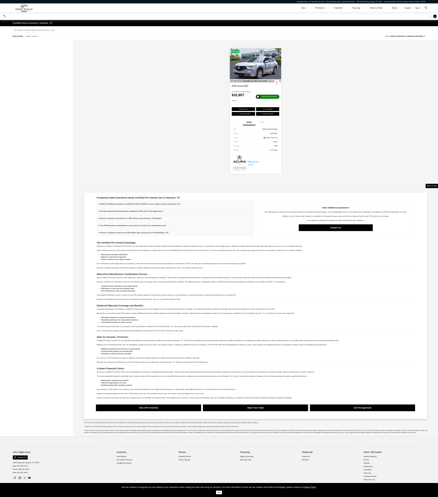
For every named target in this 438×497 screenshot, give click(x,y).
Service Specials (184, 460)
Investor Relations (370, 456)
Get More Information (268, 114)
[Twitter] (24, 478)
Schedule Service (184, 456)
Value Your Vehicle (245, 114)
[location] (357, 2)
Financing (245, 452)
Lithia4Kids (368, 470)
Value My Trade (245, 460)
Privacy (366, 460)
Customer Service (370, 476)
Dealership (307, 452)
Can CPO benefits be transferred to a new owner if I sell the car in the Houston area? (133, 225)
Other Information (373, 452)
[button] (276, 83)
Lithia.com (367, 473)
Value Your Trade (255, 408)
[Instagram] (19, 478)
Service (182, 452)
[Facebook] (15, 478)
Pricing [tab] (261, 122)
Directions (305, 460)
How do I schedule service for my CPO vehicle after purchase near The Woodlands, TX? (134, 233)
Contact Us (335, 228)
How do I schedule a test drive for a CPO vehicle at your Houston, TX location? (131, 218)
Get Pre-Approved (362, 408)
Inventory (121, 452)
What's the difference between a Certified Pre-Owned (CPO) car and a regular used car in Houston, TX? (140, 204)
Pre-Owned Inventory (124, 460)
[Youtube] (29, 478)
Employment (368, 466)
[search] (426, 7)
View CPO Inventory (148, 408)
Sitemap (367, 463)
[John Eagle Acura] (32, 8)
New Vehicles (121, 456)
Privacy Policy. (309, 487)
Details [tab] (249, 122)
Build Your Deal (243, 109)
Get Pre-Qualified (267, 109)
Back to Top (432, 186)
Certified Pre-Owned (124, 463)
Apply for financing (246, 456)
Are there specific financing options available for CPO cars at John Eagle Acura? (131, 211)
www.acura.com (369, 479)
